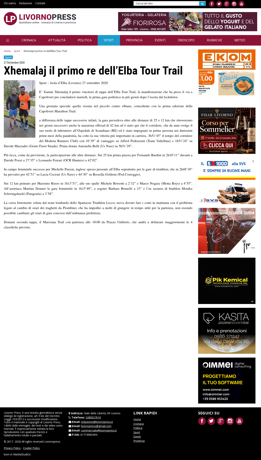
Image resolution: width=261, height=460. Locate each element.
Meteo (239, 40)
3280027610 (93, 417)
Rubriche (214, 40)
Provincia (134, 40)
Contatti (40, 3)
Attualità (56, 40)
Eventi (160, 40)
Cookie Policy (31, 448)
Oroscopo (186, 40)
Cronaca (29, 40)
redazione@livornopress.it (97, 422)
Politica (85, 40)
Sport (109, 40)
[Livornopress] (40, 18)
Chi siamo (10, 3)
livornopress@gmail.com (96, 426)
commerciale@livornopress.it (99, 430)
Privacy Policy (12, 448)
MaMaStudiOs (22, 454)
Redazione (25, 3)
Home (7, 51)
